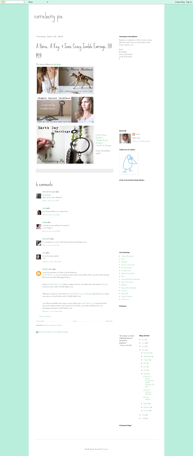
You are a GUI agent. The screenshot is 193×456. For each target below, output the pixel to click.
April (146, 373)
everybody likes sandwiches (130, 279)
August (146, 360)
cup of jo (124, 291)
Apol (44, 208)
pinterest (124, 262)
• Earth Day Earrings (103, 145)
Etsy (122, 276)
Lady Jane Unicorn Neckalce (147, 392)
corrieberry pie (48, 16)
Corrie (137, 134)
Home (75, 321)
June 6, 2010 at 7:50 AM (50, 245)
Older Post (109, 321)
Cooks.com (125, 299)
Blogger (105, 449)
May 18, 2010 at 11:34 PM (51, 214)
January (146, 410)
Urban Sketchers (127, 256)
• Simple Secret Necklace (102, 141)
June (145, 367)
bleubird (124, 285)
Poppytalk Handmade (128, 288)
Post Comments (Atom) (53, 325)
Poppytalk (124, 293)
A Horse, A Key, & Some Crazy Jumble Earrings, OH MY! (148, 381)
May (145, 370)
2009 (143, 415)
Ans (43, 253)
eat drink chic (126, 270)
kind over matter (127, 282)
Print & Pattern (126, 267)
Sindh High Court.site (76, 294)
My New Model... (147, 398)
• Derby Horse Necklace (101, 136)
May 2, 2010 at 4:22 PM (50, 200)
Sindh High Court (48, 275)
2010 (143, 350)
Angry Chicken (126, 296)
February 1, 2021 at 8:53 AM (52, 311)
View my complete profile (141, 141)
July (145, 363)
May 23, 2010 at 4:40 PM (51, 231)
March (146, 403)
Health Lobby (47, 269)
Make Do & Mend (128, 273)
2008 (143, 418)
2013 (143, 339)
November (147, 353)
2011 (143, 346)
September (147, 356)
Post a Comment (45, 316)
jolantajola (46, 239)
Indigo (44, 222)
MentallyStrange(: (48, 192)
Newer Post (40, 321)
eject (122, 259)
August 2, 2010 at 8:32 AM (51, 261)
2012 (143, 343)
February (147, 407)
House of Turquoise (128, 265)
